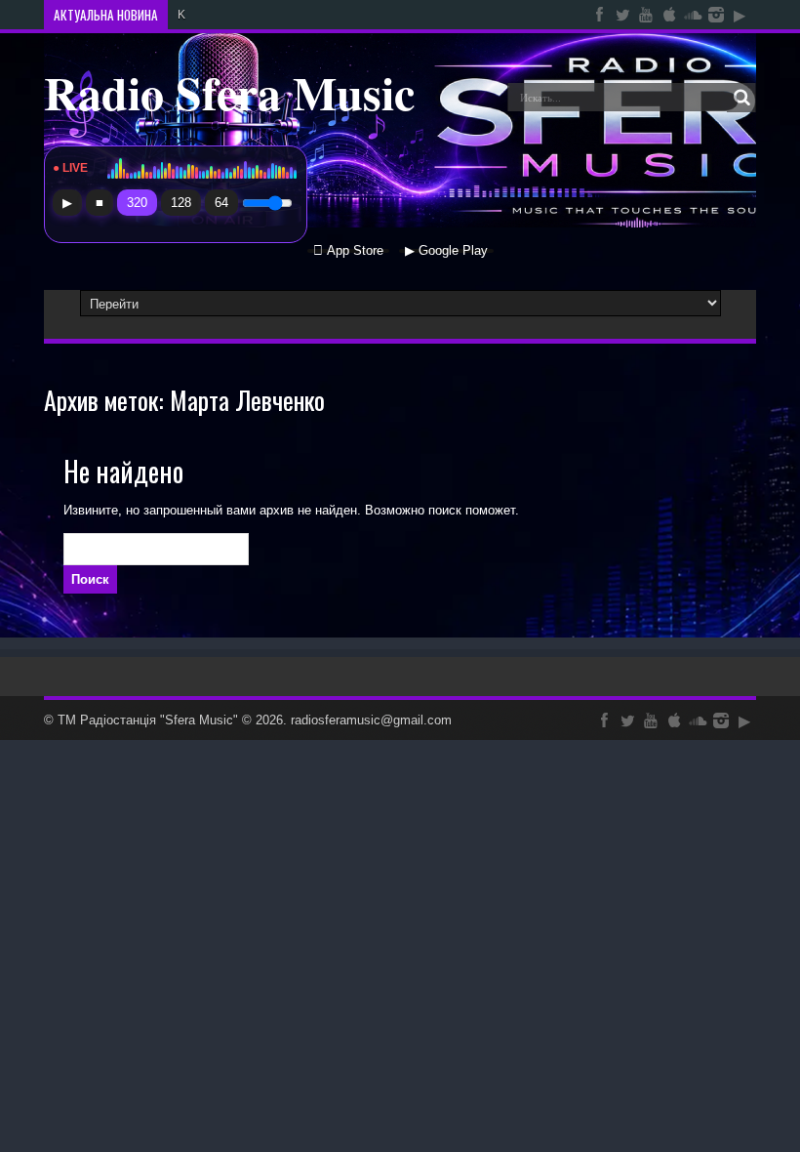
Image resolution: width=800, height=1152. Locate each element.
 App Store (348, 251)
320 (137, 202)
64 (221, 202)
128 (181, 202)
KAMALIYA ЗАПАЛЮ (233, 14)
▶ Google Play (446, 251)
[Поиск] (741, 97)
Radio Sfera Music (229, 92)
